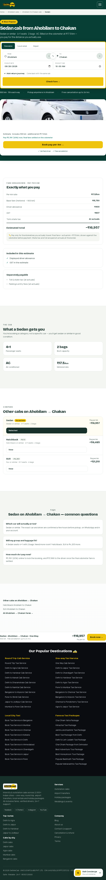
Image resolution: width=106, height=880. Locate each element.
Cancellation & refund (64, 832)
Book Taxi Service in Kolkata (17, 734)
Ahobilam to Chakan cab (32, 12)
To (60, 54)
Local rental (22, 46)
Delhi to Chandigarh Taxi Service (70, 672)
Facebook (8, 810)
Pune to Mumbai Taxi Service (68, 687)
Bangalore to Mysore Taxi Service (70, 697)
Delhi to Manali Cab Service (17, 677)
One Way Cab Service (65, 663)
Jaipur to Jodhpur (11, 832)
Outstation (8, 46)
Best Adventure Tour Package (69, 749)
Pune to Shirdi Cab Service (17, 697)
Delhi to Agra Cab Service (16, 668)
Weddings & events (63, 801)
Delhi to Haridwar (11, 828)
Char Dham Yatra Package (67, 720)
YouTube (43, 810)
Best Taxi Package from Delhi (68, 734)
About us (59, 824)
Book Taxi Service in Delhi (16, 739)
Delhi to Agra (9, 820)
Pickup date (9, 63)
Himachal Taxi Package (65, 725)
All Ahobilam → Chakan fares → (18, 613)
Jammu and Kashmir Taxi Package (70, 730)
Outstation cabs (62, 789)
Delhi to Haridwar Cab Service (18, 672)
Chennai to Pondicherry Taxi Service (71, 701)
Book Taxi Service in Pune (16, 759)
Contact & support (63, 828)
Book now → (96, 637)
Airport (36, 46)
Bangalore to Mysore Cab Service (20, 692)
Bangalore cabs (10, 858)
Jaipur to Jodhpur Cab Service (18, 701)
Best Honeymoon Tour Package (69, 754)
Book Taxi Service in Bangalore (18, 720)
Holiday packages (63, 797)
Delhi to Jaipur (9, 824)
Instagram (32, 810)
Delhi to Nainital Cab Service (18, 687)
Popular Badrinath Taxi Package (69, 759)
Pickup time (60, 63)
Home (2, 12)
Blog (57, 820)
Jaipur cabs (8, 846)
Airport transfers (62, 793)
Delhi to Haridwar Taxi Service (68, 677)
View (11, 450)
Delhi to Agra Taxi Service (67, 682)
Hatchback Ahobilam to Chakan (17, 605)
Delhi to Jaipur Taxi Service (67, 668)
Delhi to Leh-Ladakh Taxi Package (70, 739)
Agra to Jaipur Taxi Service (67, 706)
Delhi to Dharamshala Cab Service (20, 682)
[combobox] (29, 57)
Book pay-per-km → (53, 144)
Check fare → (53, 81)
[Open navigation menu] (100, 5)
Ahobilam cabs (13, 12)
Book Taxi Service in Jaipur (17, 754)
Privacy (58, 837)
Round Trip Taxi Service (15, 663)
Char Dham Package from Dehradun (71, 744)
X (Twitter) (20, 810)
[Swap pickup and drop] (53, 56)
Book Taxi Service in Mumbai (17, 725)
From (9, 54)
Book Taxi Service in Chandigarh (19, 749)
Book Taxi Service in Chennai (18, 730)
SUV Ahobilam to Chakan (14, 609)
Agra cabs (7, 850)
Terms (57, 841)
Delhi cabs (8, 842)
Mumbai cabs (9, 854)
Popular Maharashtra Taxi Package (71, 764)
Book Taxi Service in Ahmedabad (19, 744)
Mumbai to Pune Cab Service (18, 706)
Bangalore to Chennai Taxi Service (70, 692)
